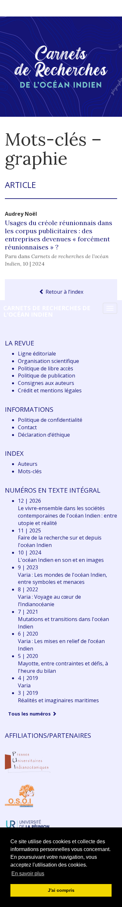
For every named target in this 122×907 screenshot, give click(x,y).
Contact (27, 427)
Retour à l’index (63, 291)
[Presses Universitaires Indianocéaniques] (27, 761)
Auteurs (27, 463)
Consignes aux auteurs (46, 383)
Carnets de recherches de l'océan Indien (46, 311)
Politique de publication (46, 375)
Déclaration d (44, 434)
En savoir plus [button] (27, 873)
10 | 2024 (34, 263)
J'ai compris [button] (61, 890)
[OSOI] (19, 795)
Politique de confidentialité (50, 419)
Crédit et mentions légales (50, 390)
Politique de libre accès (45, 368)
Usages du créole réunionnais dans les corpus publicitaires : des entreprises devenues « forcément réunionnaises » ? (58, 235)
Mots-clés (30, 471)
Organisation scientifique (48, 361)
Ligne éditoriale (37, 353)
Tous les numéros (30, 714)
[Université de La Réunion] (27, 823)
